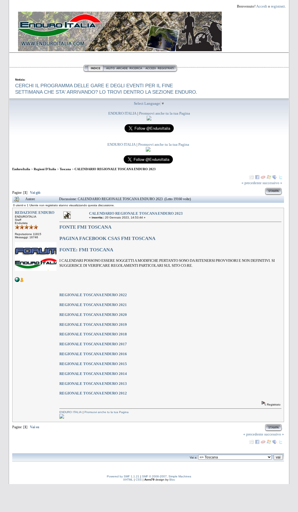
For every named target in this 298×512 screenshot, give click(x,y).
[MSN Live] (269, 177)
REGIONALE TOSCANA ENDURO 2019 (93, 324)
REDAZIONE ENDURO (34, 212)
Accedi (261, 6)
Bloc (172, 479)
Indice (95, 68)
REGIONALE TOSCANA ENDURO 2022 (93, 295)
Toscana (65, 169)
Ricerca (136, 68)
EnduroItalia (21, 169)
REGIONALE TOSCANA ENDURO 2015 (93, 364)
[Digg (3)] (251, 177)
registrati (278, 6)
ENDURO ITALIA (122, 113)
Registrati (166, 68)
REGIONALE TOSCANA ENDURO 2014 (93, 373)
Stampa (273, 191)
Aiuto (110, 68)
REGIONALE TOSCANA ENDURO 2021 (93, 305)
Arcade (122, 68)
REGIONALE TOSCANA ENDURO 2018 (93, 334)
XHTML (128, 479)
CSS (139, 479)
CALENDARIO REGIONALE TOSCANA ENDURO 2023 (115, 169)
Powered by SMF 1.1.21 (123, 476)
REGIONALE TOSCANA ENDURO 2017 (93, 344)
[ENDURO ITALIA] (149, 119)
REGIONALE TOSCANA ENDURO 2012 (93, 393)
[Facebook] (257, 177)
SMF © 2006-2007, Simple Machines (166, 476)
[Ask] (263, 177)
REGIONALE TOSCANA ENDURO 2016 (93, 354)
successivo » (272, 183)
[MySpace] (274, 177)
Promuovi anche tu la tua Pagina (164, 113)
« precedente (252, 183)
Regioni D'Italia (45, 169)
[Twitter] (280, 177)
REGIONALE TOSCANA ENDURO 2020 (93, 314)
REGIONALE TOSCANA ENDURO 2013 (93, 383)
